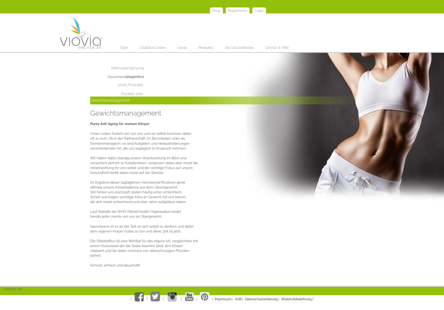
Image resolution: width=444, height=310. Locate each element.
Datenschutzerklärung (261, 299)
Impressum (223, 299)
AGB (238, 299)
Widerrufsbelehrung (296, 299)
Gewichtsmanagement (110, 100)
